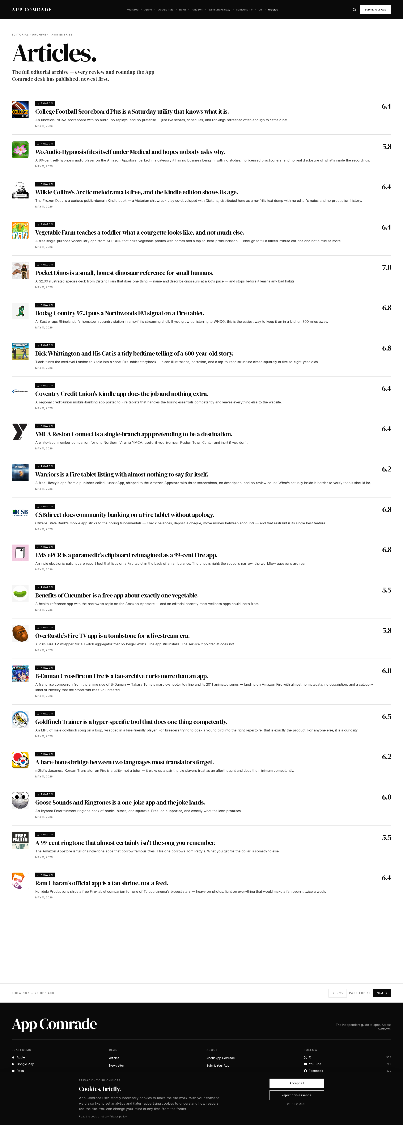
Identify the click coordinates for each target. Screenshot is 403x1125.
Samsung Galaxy (219, 9)
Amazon (197, 9)
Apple (148, 9)
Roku (182, 9)
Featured (133, 9)
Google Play (165, 9)
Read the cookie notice (93, 1116)
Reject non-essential (296, 1095)
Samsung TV (244, 9)
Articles (273, 9)
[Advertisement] (138, 947)
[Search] (354, 10)
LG (260, 9)
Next (380, 993)
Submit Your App (375, 9)
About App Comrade (221, 1058)
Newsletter (116, 1065)
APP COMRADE (32, 9)
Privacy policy (118, 1116)
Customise (296, 1104)
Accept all (297, 1083)
